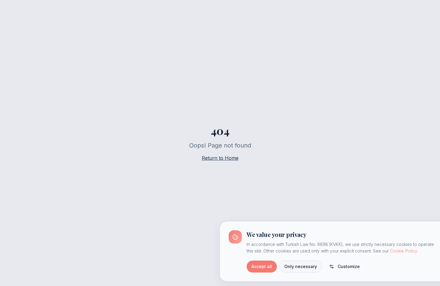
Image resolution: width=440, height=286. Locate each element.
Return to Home (220, 158)
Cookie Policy (403, 250)
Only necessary (300, 266)
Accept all (261, 266)
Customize (349, 266)
